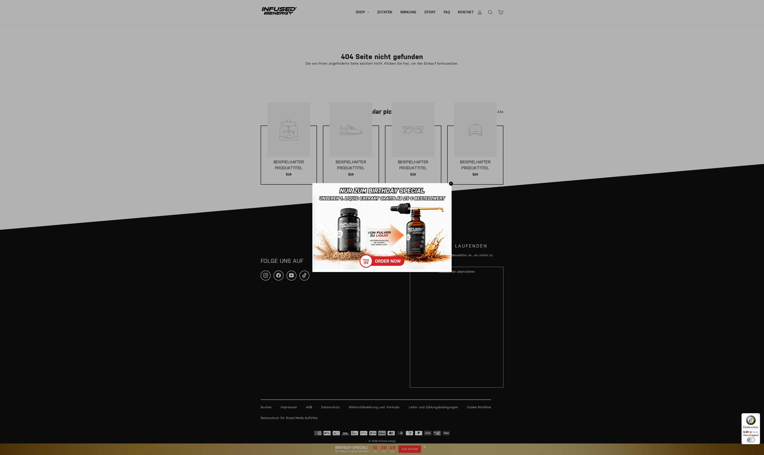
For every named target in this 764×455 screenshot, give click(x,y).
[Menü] (757, 415)
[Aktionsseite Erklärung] (382, 268)
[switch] (751, 439)
